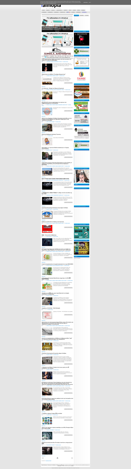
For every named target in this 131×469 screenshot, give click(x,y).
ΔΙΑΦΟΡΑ (52, 61)
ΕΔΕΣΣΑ (57, 104)
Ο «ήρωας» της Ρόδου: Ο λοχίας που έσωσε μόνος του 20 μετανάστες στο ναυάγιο (55, 368)
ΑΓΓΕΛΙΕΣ (86, 15)
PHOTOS (60, 61)
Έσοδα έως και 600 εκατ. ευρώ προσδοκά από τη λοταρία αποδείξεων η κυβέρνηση (55, 294)
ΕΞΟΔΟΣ (57, 75)
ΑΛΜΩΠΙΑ (48, 75)
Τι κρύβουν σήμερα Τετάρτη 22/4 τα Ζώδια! (52, 413)
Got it (90, 2)
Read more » (43, 72)
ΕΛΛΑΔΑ (53, 265)
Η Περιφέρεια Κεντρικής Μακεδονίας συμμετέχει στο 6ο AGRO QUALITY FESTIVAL (56, 278)
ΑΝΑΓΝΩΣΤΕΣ (51, 89)
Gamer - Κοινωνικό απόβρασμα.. (49, 234)
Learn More (85, 2)
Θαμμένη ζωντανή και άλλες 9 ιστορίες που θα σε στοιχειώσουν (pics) (57, 443)
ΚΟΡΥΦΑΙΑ (76, 15)
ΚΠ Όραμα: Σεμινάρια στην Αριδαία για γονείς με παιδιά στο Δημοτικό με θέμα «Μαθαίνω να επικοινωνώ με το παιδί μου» (56, 249)
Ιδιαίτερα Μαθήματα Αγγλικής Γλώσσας (51, 134)
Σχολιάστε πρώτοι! (65, 61)
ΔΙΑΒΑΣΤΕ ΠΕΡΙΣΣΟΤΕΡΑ (68, 68)
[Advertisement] (81, 23)
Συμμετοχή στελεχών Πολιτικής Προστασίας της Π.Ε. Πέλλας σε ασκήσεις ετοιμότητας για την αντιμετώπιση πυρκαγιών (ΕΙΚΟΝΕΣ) (57, 163)
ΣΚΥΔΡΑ (64, 104)
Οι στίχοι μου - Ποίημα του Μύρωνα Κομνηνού (53, 88)
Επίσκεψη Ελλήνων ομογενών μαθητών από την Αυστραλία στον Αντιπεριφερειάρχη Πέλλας (57, 399)
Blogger (72, 465)
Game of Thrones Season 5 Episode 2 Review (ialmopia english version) (55, 178)
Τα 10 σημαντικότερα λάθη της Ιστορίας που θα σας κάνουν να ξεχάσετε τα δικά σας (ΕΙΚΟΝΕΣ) (56, 60)
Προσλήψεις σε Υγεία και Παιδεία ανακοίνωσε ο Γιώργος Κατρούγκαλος (55, 148)
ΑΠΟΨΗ (47, 121)
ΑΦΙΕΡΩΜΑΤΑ (49, 61)
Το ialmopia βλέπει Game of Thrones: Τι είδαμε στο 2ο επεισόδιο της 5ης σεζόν (57, 193)
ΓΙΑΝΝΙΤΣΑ (53, 104)
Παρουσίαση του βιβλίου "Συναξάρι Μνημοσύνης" (53, 74)
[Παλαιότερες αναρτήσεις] (72, 458)
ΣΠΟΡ (66, 104)
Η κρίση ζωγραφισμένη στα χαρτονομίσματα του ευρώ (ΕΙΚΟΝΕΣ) (57, 263)
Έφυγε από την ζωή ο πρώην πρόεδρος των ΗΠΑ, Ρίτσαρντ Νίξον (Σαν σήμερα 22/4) (57, 428)
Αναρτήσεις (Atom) (48, 460)
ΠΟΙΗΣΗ (63, 89)
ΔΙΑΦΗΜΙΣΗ (81, 15)
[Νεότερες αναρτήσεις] (43, 458)
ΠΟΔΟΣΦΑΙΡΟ (60, 104)
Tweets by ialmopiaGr (77, 258)
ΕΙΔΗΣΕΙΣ (54, 75)
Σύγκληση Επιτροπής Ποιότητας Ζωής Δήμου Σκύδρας (55, 207)
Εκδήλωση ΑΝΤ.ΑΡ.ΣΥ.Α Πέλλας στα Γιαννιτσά (53, 221)
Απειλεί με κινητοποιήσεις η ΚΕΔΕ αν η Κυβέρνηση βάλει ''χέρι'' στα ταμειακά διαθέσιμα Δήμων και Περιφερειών (57, 339)
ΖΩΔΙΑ (51, 414)
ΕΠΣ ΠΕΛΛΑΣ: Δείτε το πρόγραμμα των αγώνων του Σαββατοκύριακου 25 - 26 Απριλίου (54, 103)
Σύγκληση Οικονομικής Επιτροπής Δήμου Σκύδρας (54, 353)
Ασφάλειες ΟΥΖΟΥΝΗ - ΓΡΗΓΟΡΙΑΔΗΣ (51, 308)
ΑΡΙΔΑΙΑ (51, 75)
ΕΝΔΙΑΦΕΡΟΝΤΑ (56, 61)
